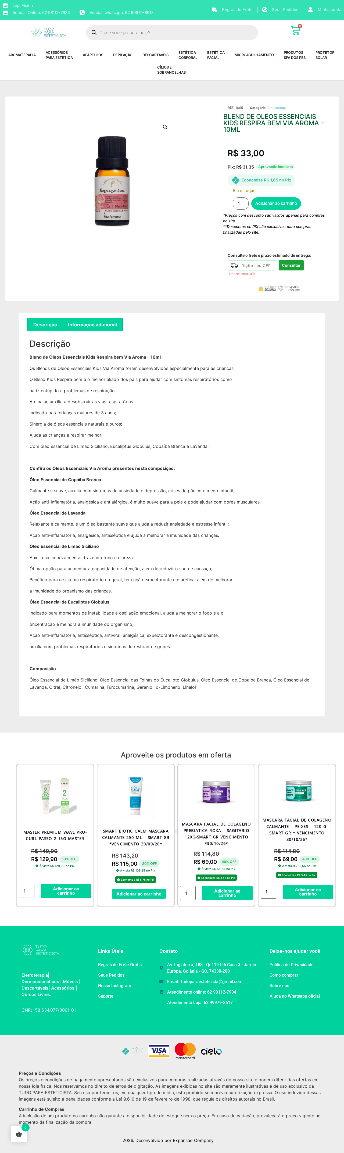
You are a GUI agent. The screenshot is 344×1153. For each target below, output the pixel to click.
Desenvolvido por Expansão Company (174, 1140)
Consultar (291, 265)
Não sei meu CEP (242, 274)
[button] (165, 127)
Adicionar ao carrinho (276, 203)
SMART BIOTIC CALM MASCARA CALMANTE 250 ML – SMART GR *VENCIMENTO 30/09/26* (136, 837)
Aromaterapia (277, 108)
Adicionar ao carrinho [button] (66, 891)
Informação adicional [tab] (92, 324)
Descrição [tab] (45, 324)
